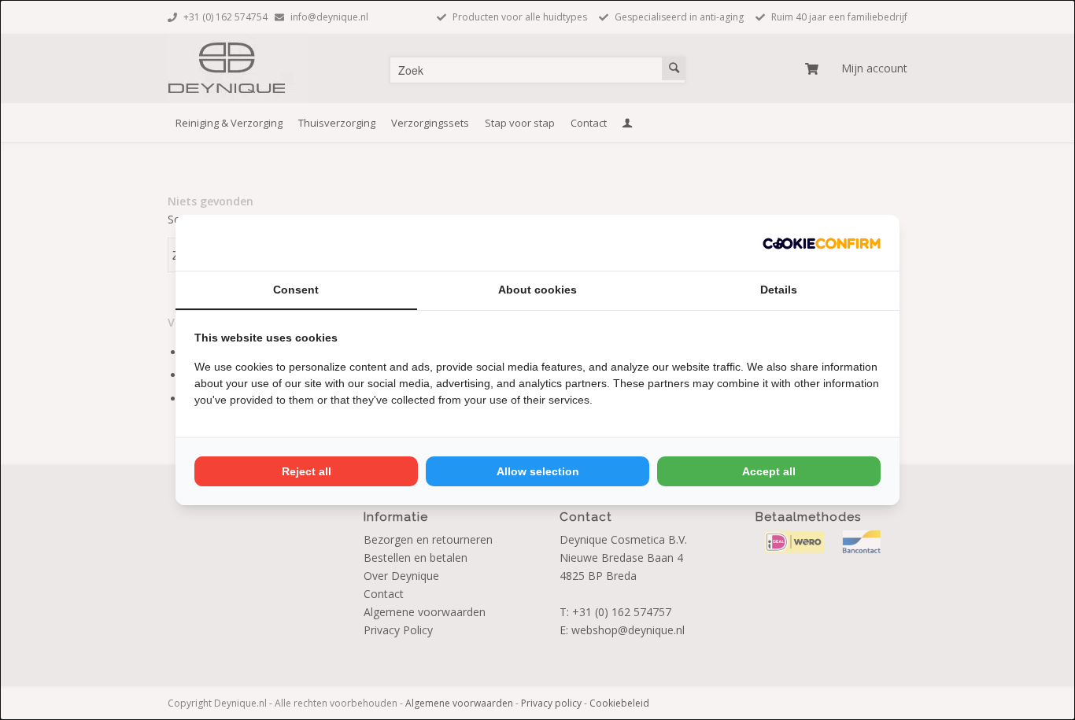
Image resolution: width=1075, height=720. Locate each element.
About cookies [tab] (537, 289)
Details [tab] (778, 289)
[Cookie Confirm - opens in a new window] (822, 243)
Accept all (769, 471)
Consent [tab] (296, 289)
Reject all (306, 471)
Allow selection (538, 471)
